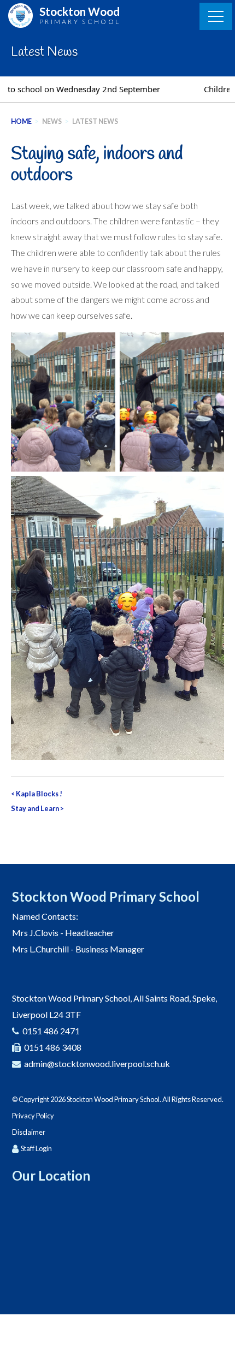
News (52, 121)
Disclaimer (28, 1132)
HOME (21, 121)
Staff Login (36, 1148)
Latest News (95, 121)
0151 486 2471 (51, 1031)
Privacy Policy (33, 1115)
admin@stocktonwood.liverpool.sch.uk (97, 1063)
